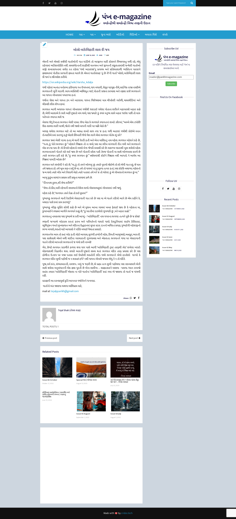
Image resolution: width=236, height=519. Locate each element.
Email (152, 73)
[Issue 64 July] (125, 401)
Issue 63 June (167, 237)
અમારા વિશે (151, 34)
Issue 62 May (167, 247)
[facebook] (43, 3)
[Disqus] (91, 466)
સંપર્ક (165, 34)
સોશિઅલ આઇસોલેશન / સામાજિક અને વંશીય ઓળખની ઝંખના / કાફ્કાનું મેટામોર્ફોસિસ (56, 394)
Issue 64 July (115, 413)
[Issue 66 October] (57, 367)
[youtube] (55, 3)
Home (69, 34)
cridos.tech (126, 513)
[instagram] (61, 3)
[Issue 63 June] (154, 240)
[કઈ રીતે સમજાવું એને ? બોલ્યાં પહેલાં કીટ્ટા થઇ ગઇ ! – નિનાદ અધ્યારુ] (125, 367)
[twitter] (49, 3)
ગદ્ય (81, 34)
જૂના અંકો (106, 34)
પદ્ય (92, 34)
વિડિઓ (133, 34)
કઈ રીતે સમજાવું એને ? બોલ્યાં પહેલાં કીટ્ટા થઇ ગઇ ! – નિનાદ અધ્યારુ (124, 381)
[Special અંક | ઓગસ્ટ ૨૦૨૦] (91, 367)
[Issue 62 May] (154, 250)
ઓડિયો (120, 34)
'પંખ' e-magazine (167, 209)
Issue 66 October (49, 380)
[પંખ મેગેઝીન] (118, 18)
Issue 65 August (83, 413)
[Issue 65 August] (91, 401)
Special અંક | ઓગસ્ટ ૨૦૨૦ (86, 380)
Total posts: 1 (50, 327)
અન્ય (78, 55)
